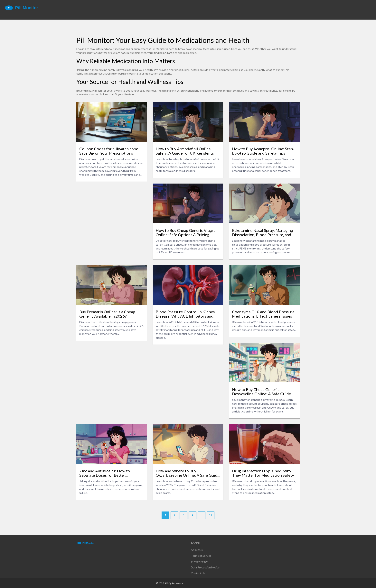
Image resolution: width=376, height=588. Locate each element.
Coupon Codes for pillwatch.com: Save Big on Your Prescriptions (108, 151)
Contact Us (198, 573)
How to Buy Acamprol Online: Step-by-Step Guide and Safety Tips (263, 151)
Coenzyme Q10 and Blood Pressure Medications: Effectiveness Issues (263, 314)
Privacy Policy (199, 561)
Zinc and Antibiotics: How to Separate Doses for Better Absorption (104, 473)
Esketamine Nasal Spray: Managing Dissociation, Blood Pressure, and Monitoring (262, 232)
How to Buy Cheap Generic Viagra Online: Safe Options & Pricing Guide (185, 232)
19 (210, 515)
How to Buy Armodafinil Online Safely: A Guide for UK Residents (185, 151)
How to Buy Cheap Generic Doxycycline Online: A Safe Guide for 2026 (261, 391)
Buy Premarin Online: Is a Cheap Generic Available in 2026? (107, 314)
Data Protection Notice (205, 567)
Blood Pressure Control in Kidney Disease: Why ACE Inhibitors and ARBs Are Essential (185, 314)
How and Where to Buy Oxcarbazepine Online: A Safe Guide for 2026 (188, 473)
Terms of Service (201, 555)
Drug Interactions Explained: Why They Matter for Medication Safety (263, 473)
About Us (197, 549)
